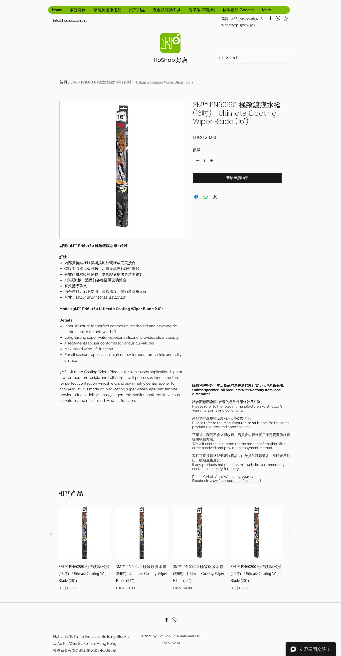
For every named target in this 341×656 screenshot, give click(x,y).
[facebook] (270, 18)
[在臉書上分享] (196, 197)
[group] (170, 553)
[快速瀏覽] (84, 533)
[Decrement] (197, 160)
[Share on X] (215, 197)
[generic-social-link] (277, 18)
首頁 (63, 82)
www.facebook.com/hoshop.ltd (235, 481)
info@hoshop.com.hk (70, 20)
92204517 (245, 477)
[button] (286, 18)
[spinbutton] (204, 160)
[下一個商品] (290, 533)
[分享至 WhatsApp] (206, 197)
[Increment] (212, 160)
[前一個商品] (51, 533)
